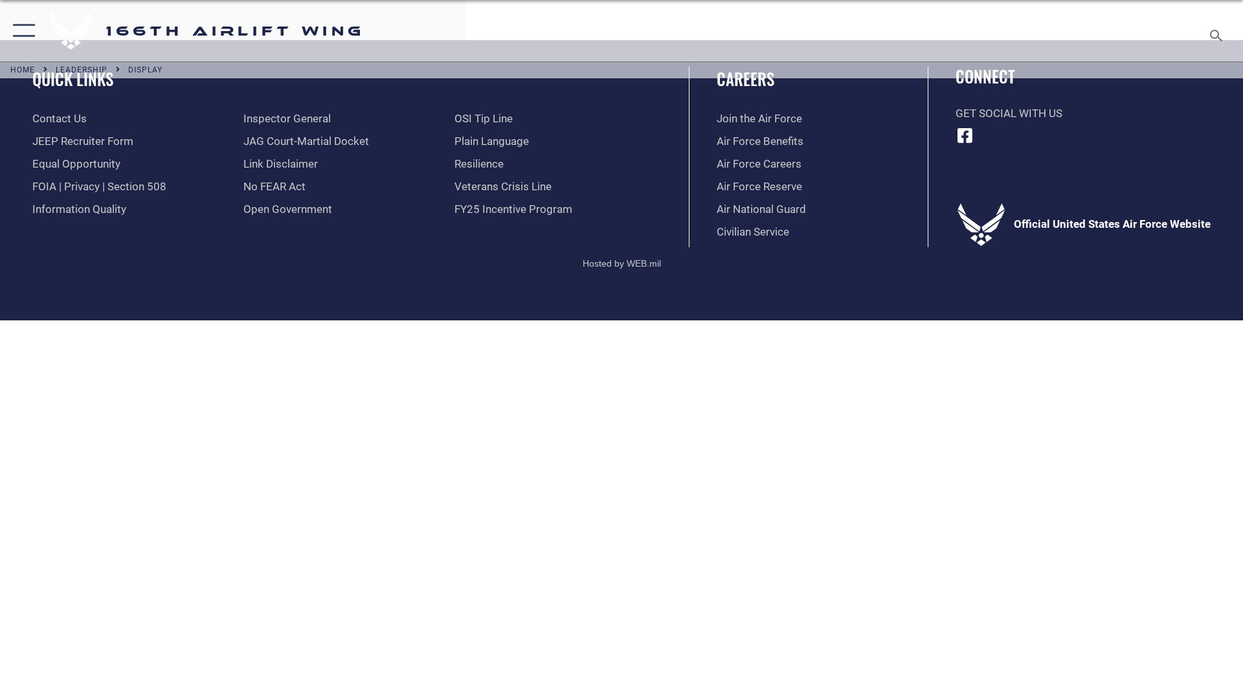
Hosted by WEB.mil (622, 263)
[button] (21, 30)
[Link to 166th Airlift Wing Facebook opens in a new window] (965, 135)
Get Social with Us (1009, 113)
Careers (745, 79)
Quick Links (72, 79)
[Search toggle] (1217, 30)
